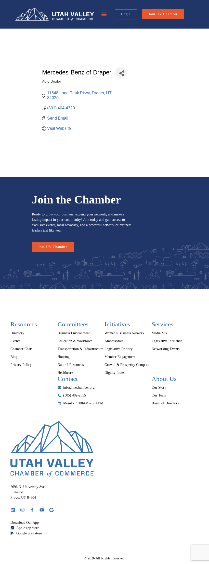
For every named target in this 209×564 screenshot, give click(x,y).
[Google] (51, 510)
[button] (104, 14)
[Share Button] (121, 72)
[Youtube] (42, 510)
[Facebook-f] (32, 510)
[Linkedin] (12, 510)
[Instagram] (22, 510)
